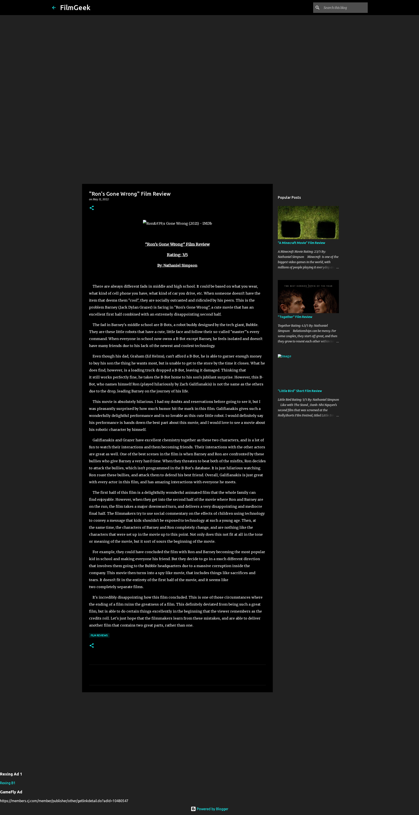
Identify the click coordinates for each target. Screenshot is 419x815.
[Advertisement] (209, 149)
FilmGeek (75, 7)
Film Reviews (99, 635)
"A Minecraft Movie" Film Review (301, 243)
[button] (91, 208)
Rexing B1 (7, 783)
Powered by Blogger (212, 809)
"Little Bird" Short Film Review (300, 391)
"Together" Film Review (295, 317)
